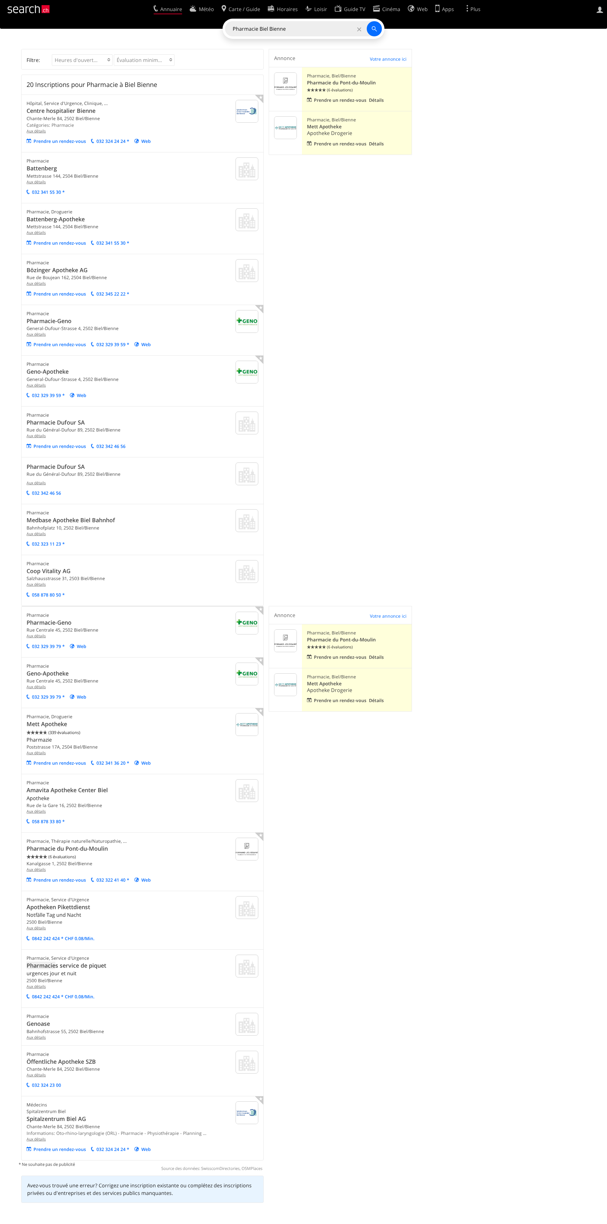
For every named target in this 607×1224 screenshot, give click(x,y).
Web (146, 141)
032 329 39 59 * (112, 344)
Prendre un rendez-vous (60, 141)
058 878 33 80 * (48, 821)
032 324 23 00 (46, 1085)
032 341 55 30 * (48, 192)
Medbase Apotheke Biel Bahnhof (71, 520)
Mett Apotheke (324, 126)
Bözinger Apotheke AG (57, 270)
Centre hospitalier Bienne (61, 110)
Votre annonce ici (388, 59)
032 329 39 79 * (48, 646)
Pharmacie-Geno (49, 321)
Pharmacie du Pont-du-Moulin (341, 82)
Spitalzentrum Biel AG (56, 1119)
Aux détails (36, 131)
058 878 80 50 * (48, 595)
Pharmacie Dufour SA (56, 422)
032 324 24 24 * (112, 141)
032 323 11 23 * (48, 544)
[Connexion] (600, 9)
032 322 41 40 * (112, 880)
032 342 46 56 (111, 446)
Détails (376, 100)
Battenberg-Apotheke (56, 219)
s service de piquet (66, 965)
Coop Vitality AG (49, 571)
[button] (82, 60)
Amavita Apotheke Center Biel (67, 790)
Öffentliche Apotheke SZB (61, 1061)
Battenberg (42, 168)
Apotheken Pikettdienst (58, 907)
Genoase (38, 1023)
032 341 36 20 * (112, 763)
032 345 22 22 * (112, 294)
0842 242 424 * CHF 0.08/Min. (63, 938)
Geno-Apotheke (48, 371)
